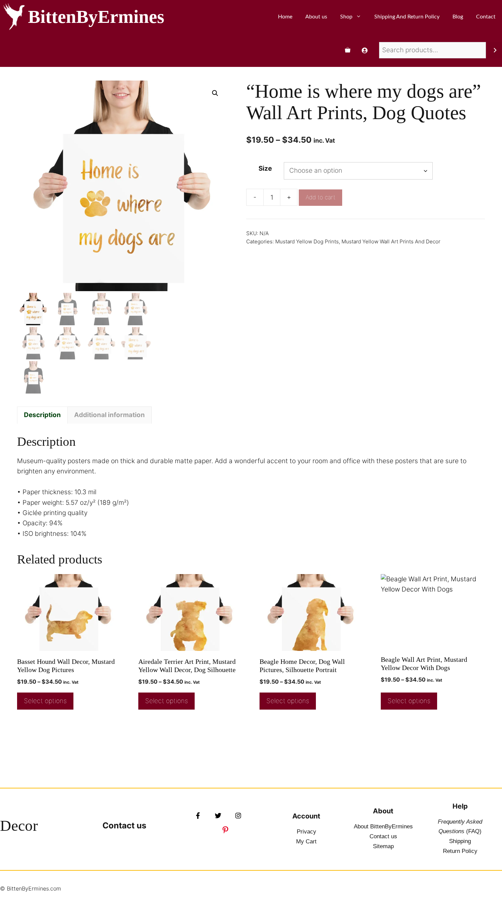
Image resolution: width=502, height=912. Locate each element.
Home (285, 16)
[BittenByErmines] (14, 16)
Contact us (124, 825)
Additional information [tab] (109, 415)
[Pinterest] (225, 830)
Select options (45, 701)
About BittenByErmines (383, 826)
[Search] (495, 50)
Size (265, 168)
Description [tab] (42, 415)
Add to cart (320, 197)
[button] (215, 93)
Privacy (306, 831)
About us (316, 16)
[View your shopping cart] (347, 50)
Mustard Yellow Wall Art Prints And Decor (390, 241)
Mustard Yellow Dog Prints (307, 241)
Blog (457, 16)
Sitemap (383, 846)
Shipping (460, 841)
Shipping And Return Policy (407, 16)
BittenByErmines (96, 16)
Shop (346, 16)
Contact (486, 16)
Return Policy (460, 851)
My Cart (306, 841)
